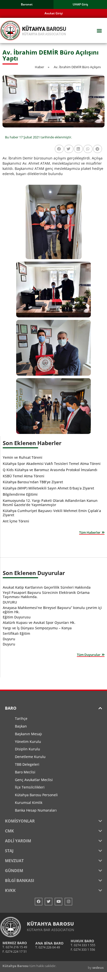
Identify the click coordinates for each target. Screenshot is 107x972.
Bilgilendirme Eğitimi (20, 494)
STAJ (9, 850)
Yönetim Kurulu (28, 741)
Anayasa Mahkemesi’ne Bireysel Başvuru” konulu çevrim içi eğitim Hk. (52, 609)
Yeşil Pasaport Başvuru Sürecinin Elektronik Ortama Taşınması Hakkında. (46, 594)
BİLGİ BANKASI (19, 880)
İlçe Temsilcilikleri (30, 787)
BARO (10, 708)
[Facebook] (38, 901)
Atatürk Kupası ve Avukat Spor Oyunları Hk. (39, 622)
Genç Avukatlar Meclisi (34, 779)
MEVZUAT (14, 860)
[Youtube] (58, 901)
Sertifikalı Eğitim (16, 633)
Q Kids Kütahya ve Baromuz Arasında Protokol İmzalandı (50, 469)
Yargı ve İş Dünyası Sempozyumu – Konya (37, 628)
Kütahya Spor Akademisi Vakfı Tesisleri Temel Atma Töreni (52, 463)
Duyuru (9, 639)
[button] (99, 31)
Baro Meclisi (25, 772)
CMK (9, 831)
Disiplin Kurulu (27, 749)
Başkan (21, 726)
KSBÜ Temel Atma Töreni (23, 476)
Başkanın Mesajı (28, 733)
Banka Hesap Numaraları (36, 810)
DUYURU (10, 602)
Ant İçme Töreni (16, 521)
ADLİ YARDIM (18, 841)
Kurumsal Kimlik (28, 802)
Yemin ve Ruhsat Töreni (22, 457)
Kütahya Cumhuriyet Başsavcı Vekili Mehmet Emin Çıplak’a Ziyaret (52, 512)
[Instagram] (68, 901)
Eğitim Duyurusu (17, 617)
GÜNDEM (14, 870)
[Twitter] (48, 901)
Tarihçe (21, 718)
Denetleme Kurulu (30, 756)
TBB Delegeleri (27, 764)
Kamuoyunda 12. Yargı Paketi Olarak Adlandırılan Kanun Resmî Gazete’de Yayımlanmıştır (50, 502)
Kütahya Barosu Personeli (36, 794)
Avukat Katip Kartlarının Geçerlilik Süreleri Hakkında (47, 587)
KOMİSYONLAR (20, 821)
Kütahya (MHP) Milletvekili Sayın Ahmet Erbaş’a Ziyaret (48, 488)
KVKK (10, 890)
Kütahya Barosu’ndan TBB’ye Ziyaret (33, 482)
